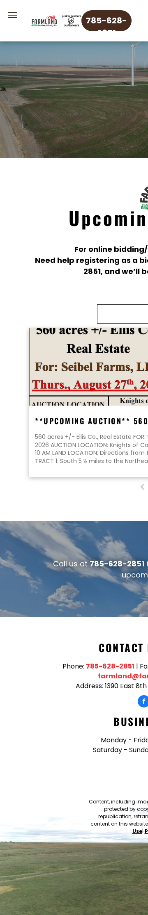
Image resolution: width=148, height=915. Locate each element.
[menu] (12, 15)
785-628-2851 (110, 666)
